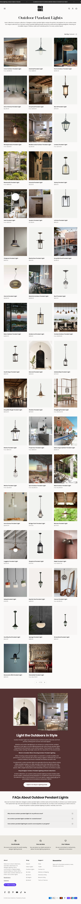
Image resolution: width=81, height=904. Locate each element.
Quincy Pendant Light (60, 182)
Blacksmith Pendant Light (11, 182)
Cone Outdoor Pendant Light (12, 69)
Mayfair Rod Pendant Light (37, 599)
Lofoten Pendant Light (61, 220)
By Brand (28, 880)
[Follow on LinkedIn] (25, 892)
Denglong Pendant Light (61, 410)
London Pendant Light (60, 144)
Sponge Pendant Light (35, 637)
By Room (28, 875)
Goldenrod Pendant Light (36, 334)
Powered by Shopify (21, 898)
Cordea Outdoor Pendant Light (63, 334)
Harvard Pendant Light (36, 372)
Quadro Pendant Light (35, 220)
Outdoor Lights (30, 869)
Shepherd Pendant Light (36, 561)
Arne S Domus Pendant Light (12, 107)
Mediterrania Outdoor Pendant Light (40, 144)
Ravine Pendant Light (10, 448)
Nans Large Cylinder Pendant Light (64, 448)
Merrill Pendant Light (60, 107)
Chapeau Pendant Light (11, 258)
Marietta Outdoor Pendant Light (38, 296)
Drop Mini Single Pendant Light (13, 410)
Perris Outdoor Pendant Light (63, 69)
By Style (28, 872)
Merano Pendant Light (60, 523)
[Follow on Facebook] (5, 892)
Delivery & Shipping (43, 872)
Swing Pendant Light (10, 599)
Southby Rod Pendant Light (12, 637)
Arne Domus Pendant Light (12, 523)
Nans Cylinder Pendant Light (12, 334)
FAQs (39, 864)
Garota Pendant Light (10, 296)
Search (28, 864)
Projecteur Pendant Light (36, 448)
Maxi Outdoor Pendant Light (62, 485)
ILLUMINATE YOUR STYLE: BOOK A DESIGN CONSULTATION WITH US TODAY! (20, 1)
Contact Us (41, 869)
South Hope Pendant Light (12, 372)
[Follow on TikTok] (21, 892)
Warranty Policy (42, 875)
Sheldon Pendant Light (36, 410)
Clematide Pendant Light (36, 675)
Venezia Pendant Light (35, 182)
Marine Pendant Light (10, 485)
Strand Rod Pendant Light (61, 637)
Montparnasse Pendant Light (12, 144)
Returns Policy (42, 877)
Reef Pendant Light (60, 296)
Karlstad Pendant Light (36, 69)
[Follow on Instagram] (9, 892)
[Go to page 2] (45, 682)
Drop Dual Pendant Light (36, 107)
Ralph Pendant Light (60, 561)
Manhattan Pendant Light (36, 258)
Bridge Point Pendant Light (37, 523)
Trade (39, 866)
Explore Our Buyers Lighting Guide (37, 784)
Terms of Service (43, 880)
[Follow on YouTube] (17, 892)
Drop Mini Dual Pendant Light (62, 258)
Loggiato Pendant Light (11, 561)
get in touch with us (52, 777)
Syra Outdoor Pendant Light (37, 485)
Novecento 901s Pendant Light (13, 675)
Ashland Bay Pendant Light (62, 372)
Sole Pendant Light (9, 220)
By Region (28, 877)
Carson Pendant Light (60, 599)
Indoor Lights (29, 866)
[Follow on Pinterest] (13, 892)
